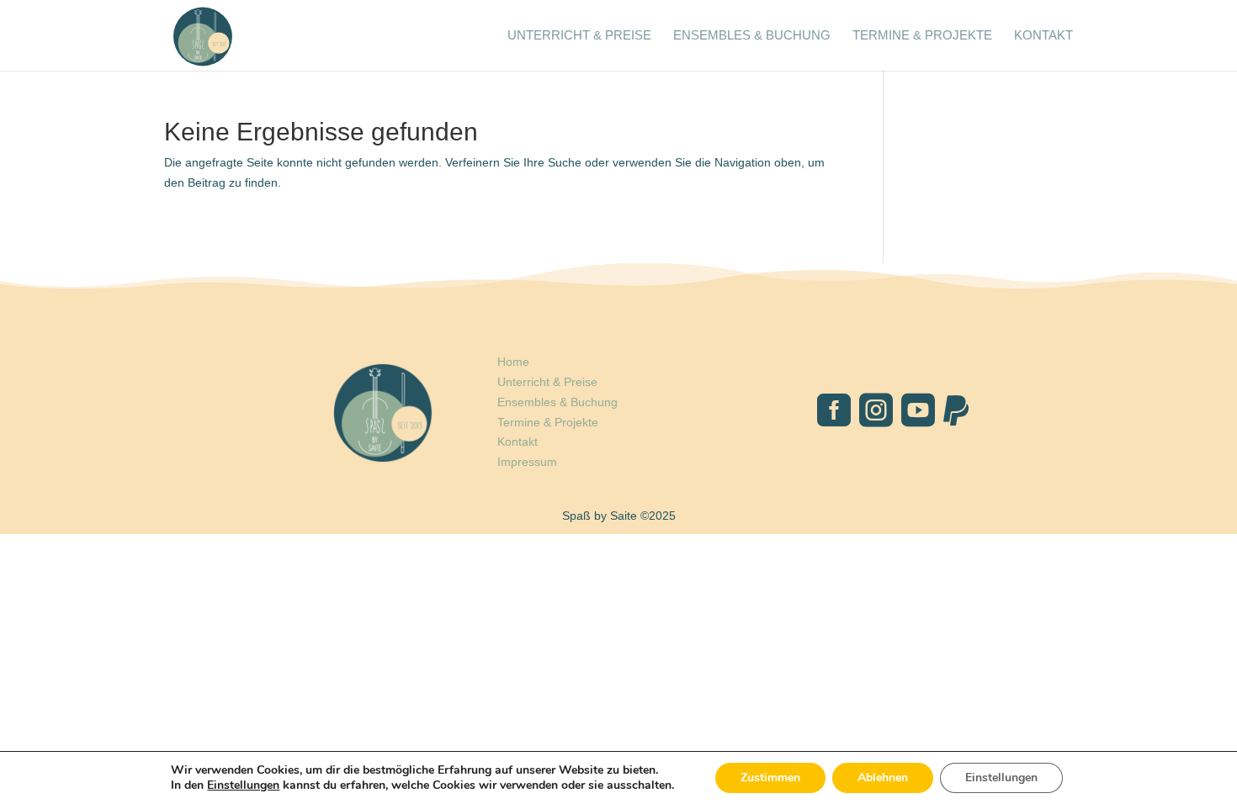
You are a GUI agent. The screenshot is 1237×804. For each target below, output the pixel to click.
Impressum (527, 461)
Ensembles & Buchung (752, 35)
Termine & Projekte (922, 35)
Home (513, 361)
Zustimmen (770, 777)
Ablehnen (882, 777)
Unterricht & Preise (579, 35)
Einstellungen (243, 785)
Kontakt (1043, 35)
